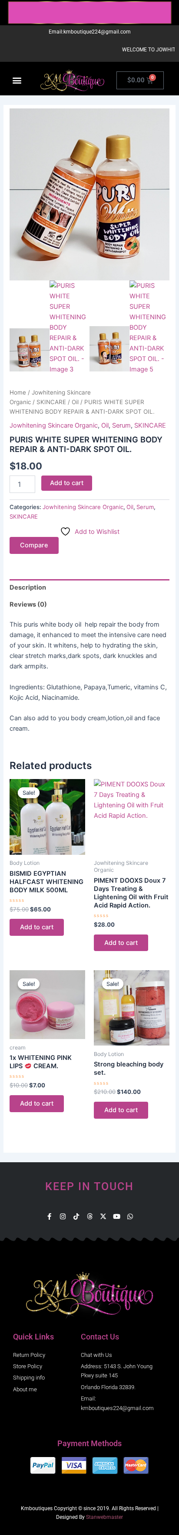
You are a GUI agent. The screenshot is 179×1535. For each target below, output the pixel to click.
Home (18, 392)
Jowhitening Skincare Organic (54, 425)
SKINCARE (51, 401)
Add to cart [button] (36, 927)
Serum (121, 425)
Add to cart (66, 483)
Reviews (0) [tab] (28, 604)
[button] (17, 80)
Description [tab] (28, 587)
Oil (75, 401)
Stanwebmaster (104, 1517)
